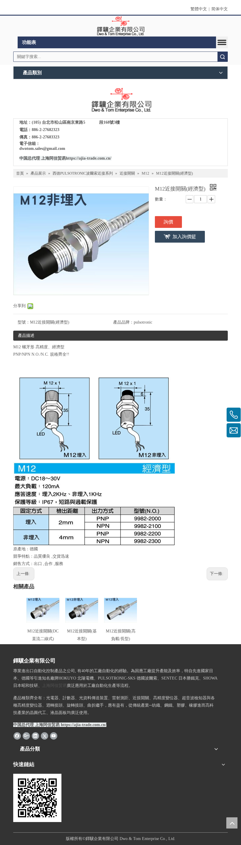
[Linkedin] (35, 735)
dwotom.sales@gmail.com (42, 148)
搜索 (222, 57)
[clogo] (121, 26)
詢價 (168, 221)
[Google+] (26, 735)
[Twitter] (44, 735)
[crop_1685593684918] (120, 100)
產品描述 (26, 335)
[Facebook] (17, 735)
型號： (24, 322)
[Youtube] (53, 735)
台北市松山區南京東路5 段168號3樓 (81, 122)
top (231, 823)
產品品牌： (123, 322)
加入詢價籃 (184, 236)
